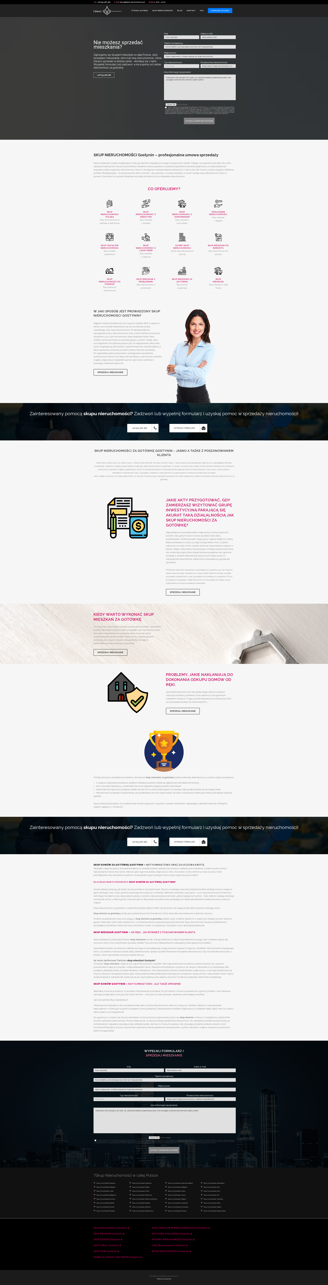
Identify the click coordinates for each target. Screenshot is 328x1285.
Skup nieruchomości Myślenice (142, 1195)
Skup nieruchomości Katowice (106, 1183)
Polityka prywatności (164, 1279)
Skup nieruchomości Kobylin (212, 1207)
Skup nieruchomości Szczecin (106, 1199)
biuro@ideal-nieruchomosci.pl (132, 2)
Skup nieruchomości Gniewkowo (178, 1207)
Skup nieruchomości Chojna (177, 1191)
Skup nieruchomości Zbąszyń (177, 1199)
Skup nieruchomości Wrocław (106, 1211)
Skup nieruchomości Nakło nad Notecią (144, 1199)
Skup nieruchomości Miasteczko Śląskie (180, 1183)
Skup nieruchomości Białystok (106, 1187)
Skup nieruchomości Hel (211, 1195)
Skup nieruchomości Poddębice (177, 1187)
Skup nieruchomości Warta (212, 1203)
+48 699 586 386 (103, 2)
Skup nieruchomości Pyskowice (142, 1183)
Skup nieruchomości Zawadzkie (178, 1203)
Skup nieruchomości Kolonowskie (214, 1183)
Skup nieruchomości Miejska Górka (215, 1211)
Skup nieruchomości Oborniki (141, 1207)
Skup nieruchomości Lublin (105, 1191)
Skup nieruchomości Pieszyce (177, 1211)
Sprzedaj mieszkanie (110, 372)
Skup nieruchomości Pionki (140, 1191)
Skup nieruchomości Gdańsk (105, 1203)
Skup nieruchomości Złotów (141, 1187)
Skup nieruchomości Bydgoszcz (106, 1195)
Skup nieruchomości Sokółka (141, 1203)
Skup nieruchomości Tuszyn (177, 1195)
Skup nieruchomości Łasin (212, 1191)
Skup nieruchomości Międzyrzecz (142, 1211)
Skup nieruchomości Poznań (105, 1207)
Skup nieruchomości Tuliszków (213, 1199)
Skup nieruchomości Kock (212, 1187)
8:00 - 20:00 (160, 2)
